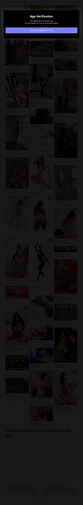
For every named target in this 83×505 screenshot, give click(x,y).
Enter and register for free (41, 30)
